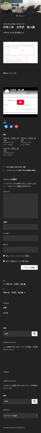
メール (6, 233)
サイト (5, 245)
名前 (5, 222)
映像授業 (28, 170)
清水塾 (15, 5)
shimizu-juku (20, 24)
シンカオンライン (11, 170)
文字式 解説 (22, 167)
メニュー (22, 16)
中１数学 (19, 170)
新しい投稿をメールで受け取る (17, 261)
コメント (6, 191)
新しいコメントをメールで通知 (17, 256)
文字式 (16, 167)
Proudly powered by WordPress (14, 427)
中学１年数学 (10, 167)
